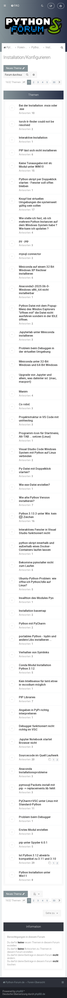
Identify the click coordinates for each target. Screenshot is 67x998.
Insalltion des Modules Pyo (36, 598)
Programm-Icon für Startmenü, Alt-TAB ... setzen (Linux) (39, 434)
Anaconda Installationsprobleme (33, 770)
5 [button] (47, 82)
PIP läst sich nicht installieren (38, 150)
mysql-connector (30, 254)
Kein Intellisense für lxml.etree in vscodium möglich (38, 682)
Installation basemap (32, 610)
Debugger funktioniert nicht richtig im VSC (36, 727)
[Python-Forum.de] (33, 26)
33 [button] (54, 82)
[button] (24, 82)
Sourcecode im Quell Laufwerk (38, 755)
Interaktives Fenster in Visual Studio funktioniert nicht (37, 531)
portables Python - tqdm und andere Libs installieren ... (37, 637)
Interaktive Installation (33, 137)
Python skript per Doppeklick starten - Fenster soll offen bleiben (38, 182)
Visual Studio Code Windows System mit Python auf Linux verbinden (37, 452)
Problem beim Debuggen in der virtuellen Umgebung (36, 349)
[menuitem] (15, 5)
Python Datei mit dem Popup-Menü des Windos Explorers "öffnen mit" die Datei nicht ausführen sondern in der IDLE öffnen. (38, 312)
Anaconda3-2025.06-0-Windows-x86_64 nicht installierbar (34, 289)
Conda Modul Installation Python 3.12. (35, 666)
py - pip (24, 241)
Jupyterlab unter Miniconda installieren (36, 333)
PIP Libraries (27, 697)
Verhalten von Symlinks (34, 652)
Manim (23, 391)
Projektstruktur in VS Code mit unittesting (39, 418)
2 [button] (33, 82)
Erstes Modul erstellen (33, 829)
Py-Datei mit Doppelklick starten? (35, 470)
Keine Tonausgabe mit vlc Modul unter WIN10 (35, 164)
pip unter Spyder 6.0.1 (33, 842)
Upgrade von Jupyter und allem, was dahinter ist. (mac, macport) (38, 378)
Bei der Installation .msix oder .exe (38, 107)
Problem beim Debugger (35, 817)
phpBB (19, 991)
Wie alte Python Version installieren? (34, 499)
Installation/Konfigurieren (27, 57)
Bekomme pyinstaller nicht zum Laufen (36, 564)
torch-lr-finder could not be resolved (36, 123)
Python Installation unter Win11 (34, 874)
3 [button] (38, 82)
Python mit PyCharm (32, 623)
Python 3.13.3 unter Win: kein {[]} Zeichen (38, 515)
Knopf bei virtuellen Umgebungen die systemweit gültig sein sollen (38, 202)
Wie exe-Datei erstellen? (34, 484)
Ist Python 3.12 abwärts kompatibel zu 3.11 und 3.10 (37, 857)
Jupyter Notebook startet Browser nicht (35, 741)
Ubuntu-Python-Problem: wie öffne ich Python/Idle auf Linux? (37, 582)
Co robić (24, 404)
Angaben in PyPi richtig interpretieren (34, 711)
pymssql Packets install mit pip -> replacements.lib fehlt (37, 786)
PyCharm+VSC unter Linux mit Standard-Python (38, 802)
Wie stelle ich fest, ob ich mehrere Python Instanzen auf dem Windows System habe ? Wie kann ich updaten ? (38, 223)
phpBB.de (40, 994)
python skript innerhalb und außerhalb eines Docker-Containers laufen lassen (36, 546)
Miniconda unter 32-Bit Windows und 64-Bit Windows (38, 363)
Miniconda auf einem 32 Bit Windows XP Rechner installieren (36, 270)
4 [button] (42, 82)
